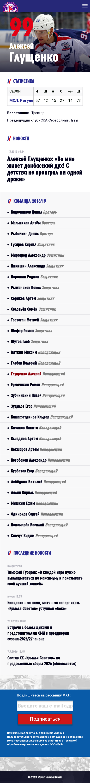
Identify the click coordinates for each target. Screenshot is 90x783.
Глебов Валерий (35, 363)
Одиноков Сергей (37, 514)
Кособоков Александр (40, 460)
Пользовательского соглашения (27, 737)
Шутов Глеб (29, 341)
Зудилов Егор (33, 406)
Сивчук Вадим (34, 535)
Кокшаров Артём (36, 449)
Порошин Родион (34, 276)
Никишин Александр (37, 266)
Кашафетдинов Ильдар (41, 417)
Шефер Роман (31, 330)
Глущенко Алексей (38, 373)
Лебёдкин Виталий (38, 481)
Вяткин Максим (35, 352)
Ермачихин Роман (37, 384)
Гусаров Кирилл (32, 244)
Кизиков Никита (36, 427)
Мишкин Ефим (34, 503)
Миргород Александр (37, 255)
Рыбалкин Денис (32, 233)
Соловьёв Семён (33, 309)
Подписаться (45, 719)
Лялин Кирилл (34, 492)
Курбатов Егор (34, 471)
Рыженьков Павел (35, 287)
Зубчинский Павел (38, 395)
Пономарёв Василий (39, 524)
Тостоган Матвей (34, 320)
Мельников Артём (33, 222)
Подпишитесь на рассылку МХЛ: (44, 695)
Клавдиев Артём (36, 438)
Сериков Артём (32, 298)
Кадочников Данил (34, 212)
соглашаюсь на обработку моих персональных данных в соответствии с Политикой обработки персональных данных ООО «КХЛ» (45, 741)
